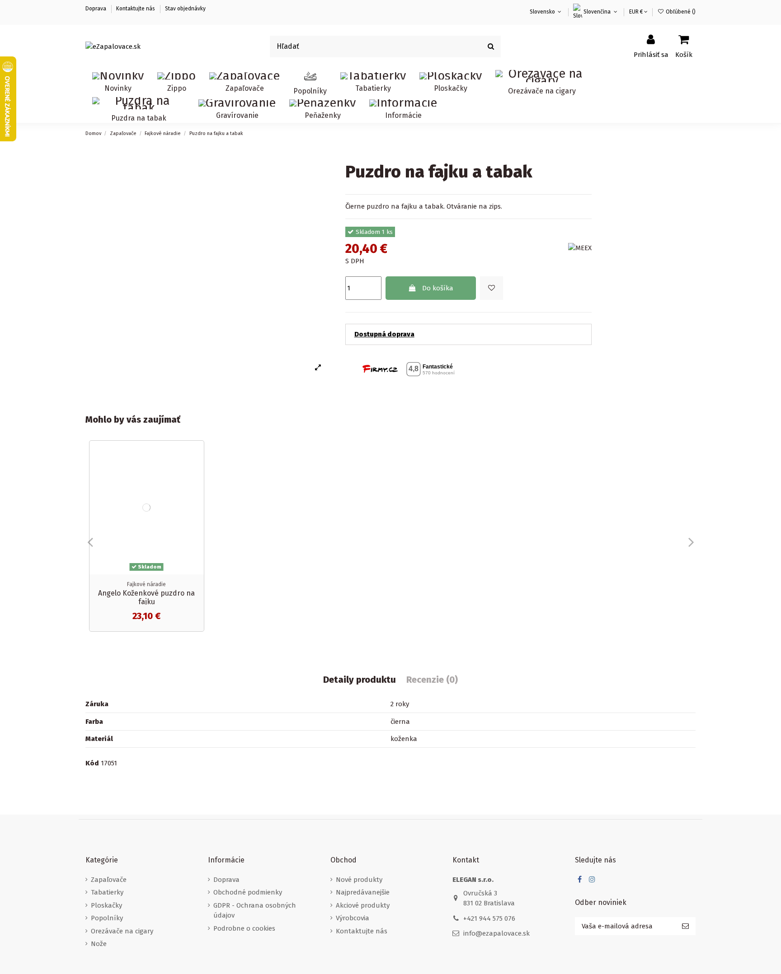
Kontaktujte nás (135, 8)
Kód (92, 763)
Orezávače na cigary (122, 931)
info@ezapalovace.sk (496, 933)
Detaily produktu (359, 680)
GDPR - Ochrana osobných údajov (254, 910)
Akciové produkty (363, 905)
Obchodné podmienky (247, 892)
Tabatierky (107, 892)
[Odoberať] (685, 926)
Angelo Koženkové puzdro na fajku (146, 597)
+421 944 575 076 (489, 918)
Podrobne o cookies (244, 928)
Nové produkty (359, 880)
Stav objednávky (185, 8)
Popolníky (107, 918)
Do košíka (437, 288)
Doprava (96, 8)
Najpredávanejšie (363, 892)
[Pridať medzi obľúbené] (491, 288)
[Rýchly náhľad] (197, 471)
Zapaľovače (109, 880)
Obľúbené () (680, 12)
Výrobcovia (352, 918)
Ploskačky (106, 905)
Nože (99, 944)
